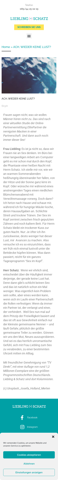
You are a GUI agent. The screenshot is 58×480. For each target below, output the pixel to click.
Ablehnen (29, 463)
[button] (53, 436)
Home (6, 47)
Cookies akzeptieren (29, 454)
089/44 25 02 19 (29, 9)
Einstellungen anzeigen (29, 472)
